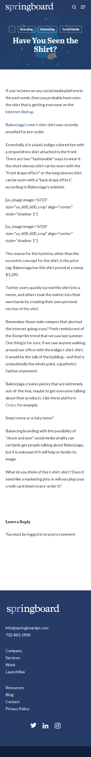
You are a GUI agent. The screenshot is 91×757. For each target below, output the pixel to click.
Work (10, 664)
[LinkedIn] (45, 727)
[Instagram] (57, 727)
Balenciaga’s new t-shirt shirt (30, 124)
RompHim (20, 335)
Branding (26, 29)
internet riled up (19, 111)
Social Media (70, 29)
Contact (13, 701)
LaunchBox (15, 671)
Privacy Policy (17, 708)
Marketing (47, 29)
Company (14, 650)
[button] (83, 7)
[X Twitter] (33, 727)
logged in (35, 534)
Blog (9, 694)
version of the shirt (22, 308)
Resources (15, 687)
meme (11, 294)
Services (13, 657)
